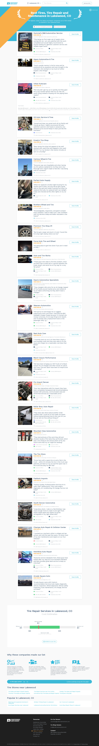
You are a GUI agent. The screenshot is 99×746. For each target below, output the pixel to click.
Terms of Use (85, 744)
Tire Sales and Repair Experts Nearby (18, 691)
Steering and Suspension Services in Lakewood (18, 702)
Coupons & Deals (60, 26)
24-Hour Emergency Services (44, 26)
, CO (31, 698)
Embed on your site (50, 641)
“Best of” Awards (38, 731)
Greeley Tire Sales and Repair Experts (70, 691)
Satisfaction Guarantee (39, 722)
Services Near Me (38, 725)
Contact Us (36, 736)
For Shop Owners (38, 727)
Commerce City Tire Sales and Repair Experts (46, 693)
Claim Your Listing (38, 729)
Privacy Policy (77, 744)
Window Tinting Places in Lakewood (43, 702)
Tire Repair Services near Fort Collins (44, 691)
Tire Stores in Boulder (66, 693)
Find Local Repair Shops (40, 724)
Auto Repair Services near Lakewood (18, 705)
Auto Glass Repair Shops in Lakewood (70, 705)
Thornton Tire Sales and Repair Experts (19, 693)
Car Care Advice (37, 732)
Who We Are (36, 734)
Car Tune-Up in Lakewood (67, 702)
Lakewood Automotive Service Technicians (45, 705)
